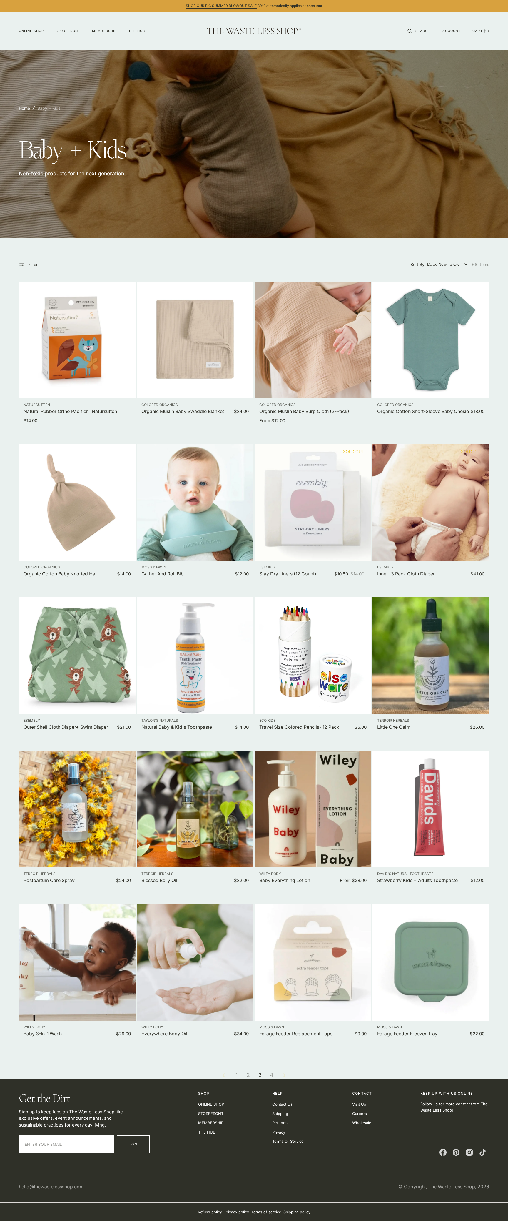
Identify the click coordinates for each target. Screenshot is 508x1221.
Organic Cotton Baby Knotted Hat (60, 574)
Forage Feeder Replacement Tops (295, 1034)
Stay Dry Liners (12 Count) (287, 574)
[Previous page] (223, 1075)
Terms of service (266, 1212)
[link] (77, 340)
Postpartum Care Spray (49, 880)
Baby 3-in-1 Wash (43, 1034)
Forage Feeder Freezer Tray (407, 1034)
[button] (419, 30)
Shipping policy (296, 1212)
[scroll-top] (494, 1207)
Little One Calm (393, 727)
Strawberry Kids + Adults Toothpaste (417, 880)
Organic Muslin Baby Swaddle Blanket (182, 411)
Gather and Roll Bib (162, 574)
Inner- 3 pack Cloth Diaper (406, 574)
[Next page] (284, 1075)
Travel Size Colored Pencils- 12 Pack (299, 727)
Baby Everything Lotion (284, 880)
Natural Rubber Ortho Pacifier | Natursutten (70, 411)
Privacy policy (236, 1212)
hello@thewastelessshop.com (51, 1187)
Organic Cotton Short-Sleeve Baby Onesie (423, 411)
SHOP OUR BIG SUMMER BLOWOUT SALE (221, 6)
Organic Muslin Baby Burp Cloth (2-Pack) (304, 411)
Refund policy (210, 1212)
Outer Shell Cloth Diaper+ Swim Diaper (66, 727)
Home (24, 108)
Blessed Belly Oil (159, 880)
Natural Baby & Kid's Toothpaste (176, 727)
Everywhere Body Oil (164, 1034)
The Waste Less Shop (451, 1187)
